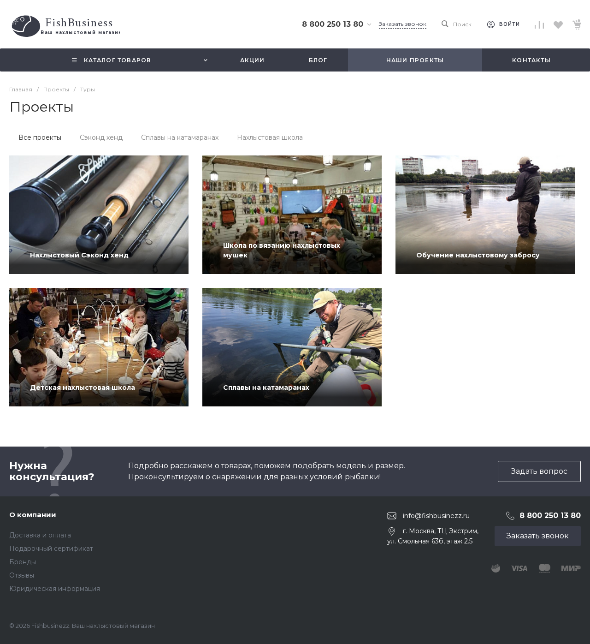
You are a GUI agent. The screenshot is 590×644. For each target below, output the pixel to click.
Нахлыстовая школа (270, 137)
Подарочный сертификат (51, 548)
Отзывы (21, 575)
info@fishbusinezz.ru (436, 516)
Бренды (22, 562)
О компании (32, 514)
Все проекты (39, 137)
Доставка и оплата (40, 535)
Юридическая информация (54, 588)
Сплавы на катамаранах (179, 137)
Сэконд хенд (101, 137)
